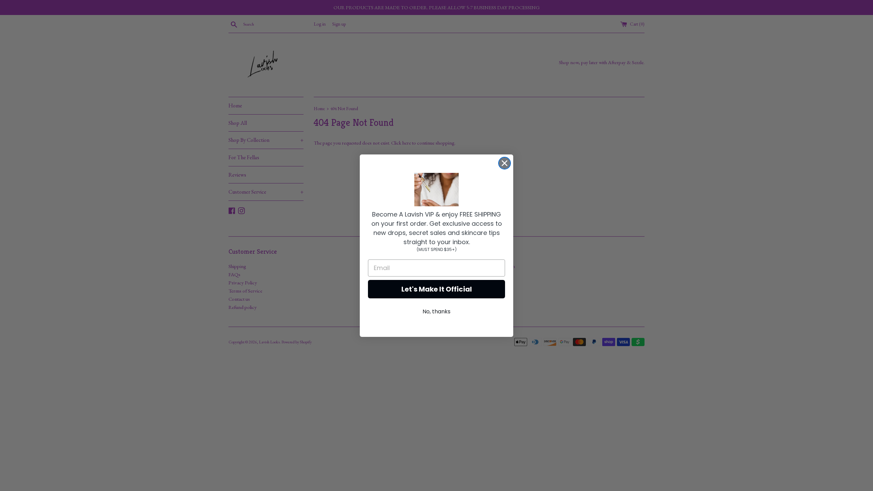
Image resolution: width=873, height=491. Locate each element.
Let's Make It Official (436, 289)
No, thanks (436, 311)
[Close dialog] (505, 163)
